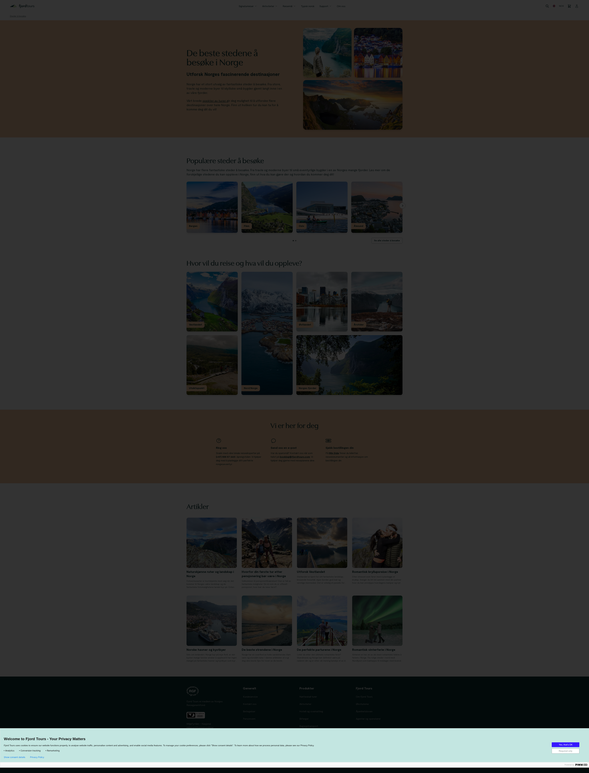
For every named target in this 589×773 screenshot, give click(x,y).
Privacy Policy (37, 757)
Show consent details (14, 757)
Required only (565, 751)
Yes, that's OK (565, 744)
